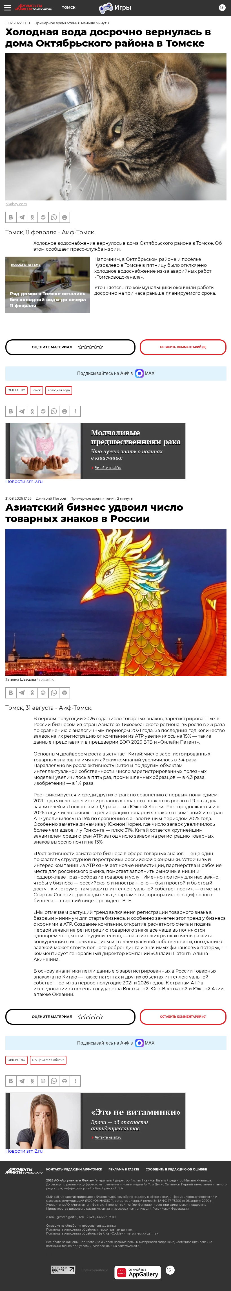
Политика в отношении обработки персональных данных (89, 1229)
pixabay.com (16, 204)
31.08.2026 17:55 (18, 498)
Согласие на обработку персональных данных (81, 1225)
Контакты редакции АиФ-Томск (74, 1169)
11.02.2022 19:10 (17, 23)
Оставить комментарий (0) (183, 347)
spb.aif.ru (46, 679)
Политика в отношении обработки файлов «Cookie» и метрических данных (102, 1233)
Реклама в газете (123, 1169)
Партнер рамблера (94, 1270)
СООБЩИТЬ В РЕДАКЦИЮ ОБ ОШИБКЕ (176, 1169)
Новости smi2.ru (24, 481)
